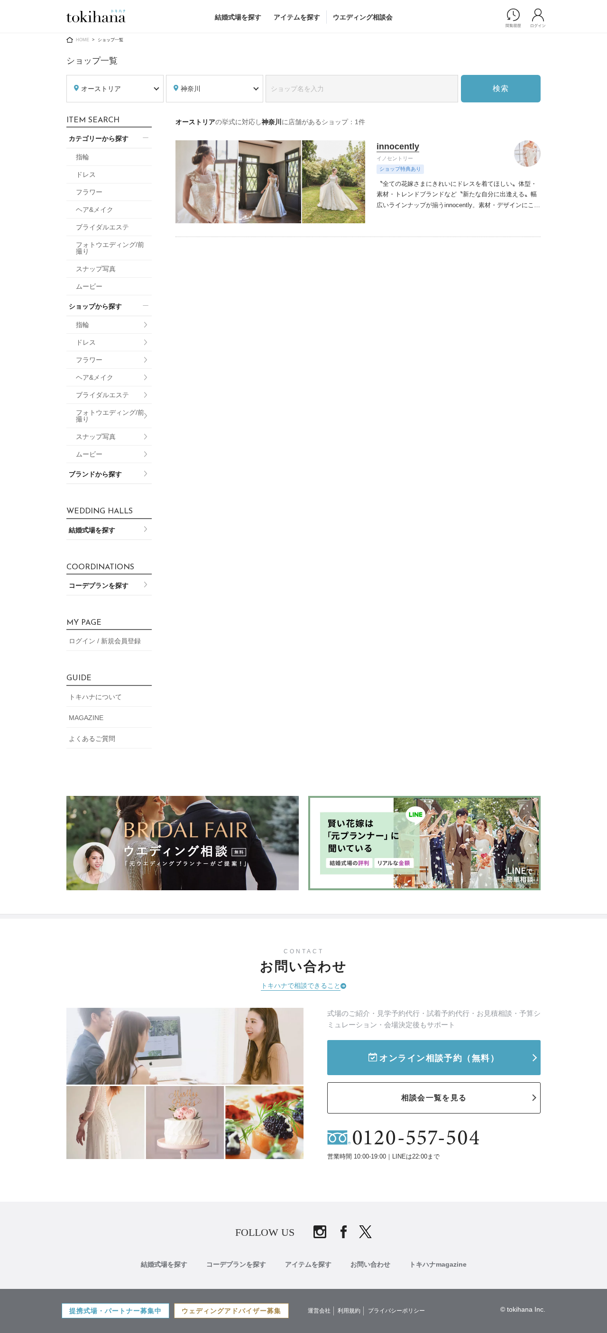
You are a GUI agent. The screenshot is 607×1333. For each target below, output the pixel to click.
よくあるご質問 (92, 738)
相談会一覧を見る (434, 1098)
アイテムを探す (297, 17)
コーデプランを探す (99, 585)
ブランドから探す (95, 474)
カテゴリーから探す (99, 138)
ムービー (89, 286)
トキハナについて (95, 697)
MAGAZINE (86, 717)
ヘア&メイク (94, 209)
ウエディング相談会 (363, 17)
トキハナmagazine (438, 1264)
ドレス (86, 174)
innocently (398, 146)
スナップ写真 (96, 269)
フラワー (89, 192)
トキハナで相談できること (300, 985)
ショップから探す (95, 306)
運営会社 (319, 1310)
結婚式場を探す (238, 17)
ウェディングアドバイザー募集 (231, 1311)
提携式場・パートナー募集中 (115, 1311)
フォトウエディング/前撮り (110, 248)
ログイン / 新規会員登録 (105, 641)
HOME (82, 39)
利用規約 (349, 1310)
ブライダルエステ (102, 227)
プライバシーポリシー (396, 1310)
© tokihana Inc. (522, 1309)
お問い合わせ (370, 1264)
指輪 (82, 157)
